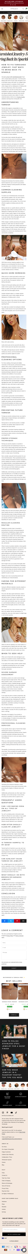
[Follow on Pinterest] (7, 1112)
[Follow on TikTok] (16, 1112)
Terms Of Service (6, 1186)
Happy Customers (6, 1152)
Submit (14, 968)
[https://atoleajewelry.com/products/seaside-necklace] (14, 327)
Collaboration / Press (7, 1157)
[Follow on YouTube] (12, 1112)
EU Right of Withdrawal (8, 1193)
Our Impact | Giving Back (8, 1149)
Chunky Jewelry (21, 97)
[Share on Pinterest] (17, 921)
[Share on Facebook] (5, 921)
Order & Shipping (6, 1180)
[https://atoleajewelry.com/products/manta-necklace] (14, 495)
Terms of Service (19, 935)
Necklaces (4, 1201)
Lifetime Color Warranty (8, 1154)
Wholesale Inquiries (7, 1159)
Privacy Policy (9, 935)
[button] (24, 12)
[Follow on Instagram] (3, 1112)
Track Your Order (6, 1178)
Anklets (4, 1209)
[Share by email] (23, 921)
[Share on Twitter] (11, 921)
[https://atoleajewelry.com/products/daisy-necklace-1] (14, 769)
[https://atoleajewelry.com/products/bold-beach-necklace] (14, 630)
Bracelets (4, 1206)
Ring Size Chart (5, 1191)
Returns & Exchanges (7, 1183)
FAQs (3, 1173)
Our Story (4, 1146)
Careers (4, 1162)
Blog (3, 1165)
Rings (3, 1204)
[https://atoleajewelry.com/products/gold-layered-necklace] (14, 166)
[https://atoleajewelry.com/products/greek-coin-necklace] (14, 247)
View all (14, 1014)
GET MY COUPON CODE (14, 1234)
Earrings (4, 1212)
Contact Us (4, 1175)
